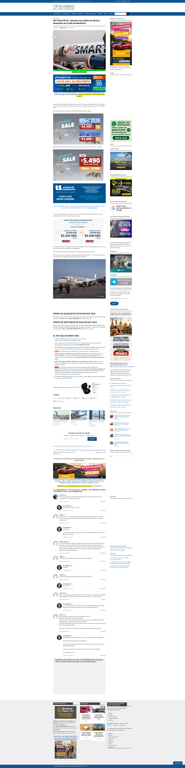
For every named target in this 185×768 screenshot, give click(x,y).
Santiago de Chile (113, 718)
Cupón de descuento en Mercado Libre (65, 343)
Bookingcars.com (63, 731)
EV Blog (113, 553)
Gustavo (61, 593)
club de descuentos (80, 446)
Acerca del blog (59, 1)
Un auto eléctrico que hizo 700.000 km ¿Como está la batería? (119, 558)
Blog (54, 1)
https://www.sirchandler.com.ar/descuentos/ (122, 366)
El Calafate (122, 725)
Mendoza (109, 725)
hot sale (86, 446)
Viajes (106, 13)
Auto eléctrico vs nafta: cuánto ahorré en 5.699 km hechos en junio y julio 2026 (120, 566)
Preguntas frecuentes (86, 1)
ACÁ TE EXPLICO (96, 486)
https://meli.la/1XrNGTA (65, 378)
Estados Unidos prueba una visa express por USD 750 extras (120, 391)
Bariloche (116, 723)
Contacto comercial (67, 1)
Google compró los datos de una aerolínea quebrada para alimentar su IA (123, 436)
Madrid (111, 715)
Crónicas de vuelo (90, 13)
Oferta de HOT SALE (75, 387)
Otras (111, 13)
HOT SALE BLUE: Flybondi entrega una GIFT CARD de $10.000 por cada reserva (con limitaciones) (66, 452)
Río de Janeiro (112, 716)
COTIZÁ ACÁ (73, 208)
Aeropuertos (66, 13)
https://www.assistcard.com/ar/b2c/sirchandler (68, 374)
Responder (103, 501)
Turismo (99, 13)
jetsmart (90, 446)
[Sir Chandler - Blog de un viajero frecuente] (63, 7)
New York (111, 738)
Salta (121, 723)
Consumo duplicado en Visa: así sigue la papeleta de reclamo (120, 396)
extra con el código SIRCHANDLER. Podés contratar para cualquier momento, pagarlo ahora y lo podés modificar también (79, 363)
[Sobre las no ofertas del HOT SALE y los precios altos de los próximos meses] (97, 415)
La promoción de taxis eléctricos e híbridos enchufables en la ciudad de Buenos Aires (120, 562)
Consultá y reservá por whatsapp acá (65, 357)
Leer (86, 721)
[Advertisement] (105, 7)
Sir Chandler (71, 27)
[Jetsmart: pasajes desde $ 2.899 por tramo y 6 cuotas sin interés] (61, 415)
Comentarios (117, 419)
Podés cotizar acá (89, 328)
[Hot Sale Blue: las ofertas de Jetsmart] (79, 415)
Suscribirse (92, 439)
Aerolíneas (57, 13)
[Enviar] (127, 14)
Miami (110, 713)
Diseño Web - (82, 766)
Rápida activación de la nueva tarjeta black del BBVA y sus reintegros (121, 401)
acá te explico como (70, 733)
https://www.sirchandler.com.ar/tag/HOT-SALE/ (68, 340)
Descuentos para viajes (76, 1)
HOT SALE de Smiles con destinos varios (88, 351)
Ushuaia (126, 723)
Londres (111, 720)
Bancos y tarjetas (77, 13)
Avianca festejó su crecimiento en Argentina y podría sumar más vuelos (121, 385)
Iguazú (115, 725)
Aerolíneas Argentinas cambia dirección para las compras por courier (121, 443)
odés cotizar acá (87, 318)
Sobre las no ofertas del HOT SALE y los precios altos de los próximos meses (97, 422)
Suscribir (114, 303)
